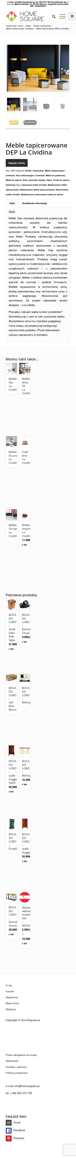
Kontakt (10, 991)
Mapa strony (12, 1003)
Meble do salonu (14, 180)
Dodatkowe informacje (34, 203)
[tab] (12, 203)
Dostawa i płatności (16, 1067)
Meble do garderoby (55, 175)
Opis (12, 203)
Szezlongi (10, 184)
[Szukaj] (52, 16)
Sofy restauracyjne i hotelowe (30, 175)
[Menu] (61, 16)
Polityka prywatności (17, 1073)
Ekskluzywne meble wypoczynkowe (37, 189)
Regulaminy (12, 997)
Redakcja (11, 1009)
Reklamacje (12, 1061)
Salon (49, 180)
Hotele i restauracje (34, 170)
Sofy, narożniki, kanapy (34, 180)
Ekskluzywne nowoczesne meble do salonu (42, 194)
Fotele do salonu (61, 180)
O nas (9, 985)
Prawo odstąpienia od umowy (21, 1055)
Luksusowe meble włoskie (34, 184)
